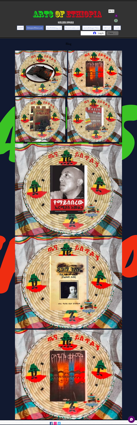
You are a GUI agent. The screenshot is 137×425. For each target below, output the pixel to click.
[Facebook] (51, 423)
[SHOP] (116, 20)
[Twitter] (59, 423)
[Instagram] (55, 423)
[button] (116, 15)
